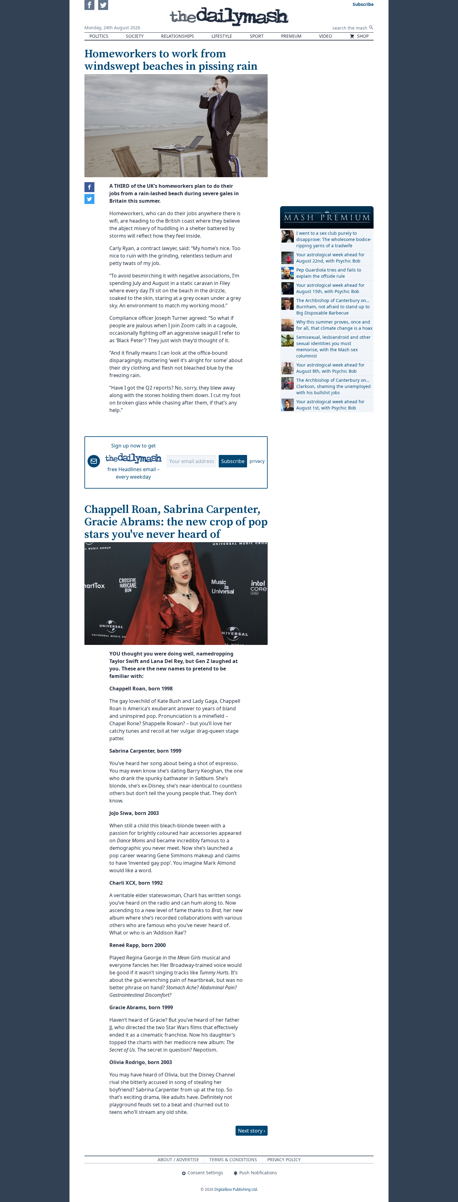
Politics (98, 36)
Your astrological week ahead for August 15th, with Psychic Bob (330, 288)
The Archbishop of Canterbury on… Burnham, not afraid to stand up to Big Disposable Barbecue (333, 306)
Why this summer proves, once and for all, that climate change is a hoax (334, 325)
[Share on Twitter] (89, 199)
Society (135, 36)
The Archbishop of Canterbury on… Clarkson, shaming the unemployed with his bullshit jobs (333, 386)
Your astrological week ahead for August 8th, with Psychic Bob (330, 368)
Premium (291, 36)
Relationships (177, 36)
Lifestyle (222, 36)
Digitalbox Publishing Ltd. (236, 1189)
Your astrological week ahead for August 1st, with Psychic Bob (330, 405)
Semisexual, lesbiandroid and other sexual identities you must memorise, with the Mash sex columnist (333, 346)
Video (325, 36)
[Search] (371, 27)
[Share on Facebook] (89, 187)
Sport (257, 36)
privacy (257, 461)
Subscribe (233, 461)
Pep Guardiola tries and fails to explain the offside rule (328, 273)
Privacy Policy (284, 1159)
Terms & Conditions (233, 1159)
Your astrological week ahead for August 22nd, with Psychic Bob (330, 258)
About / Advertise (178, 1159)
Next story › (251, 1130)
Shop (362, 36)
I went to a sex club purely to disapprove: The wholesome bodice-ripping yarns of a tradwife (334, 239)
